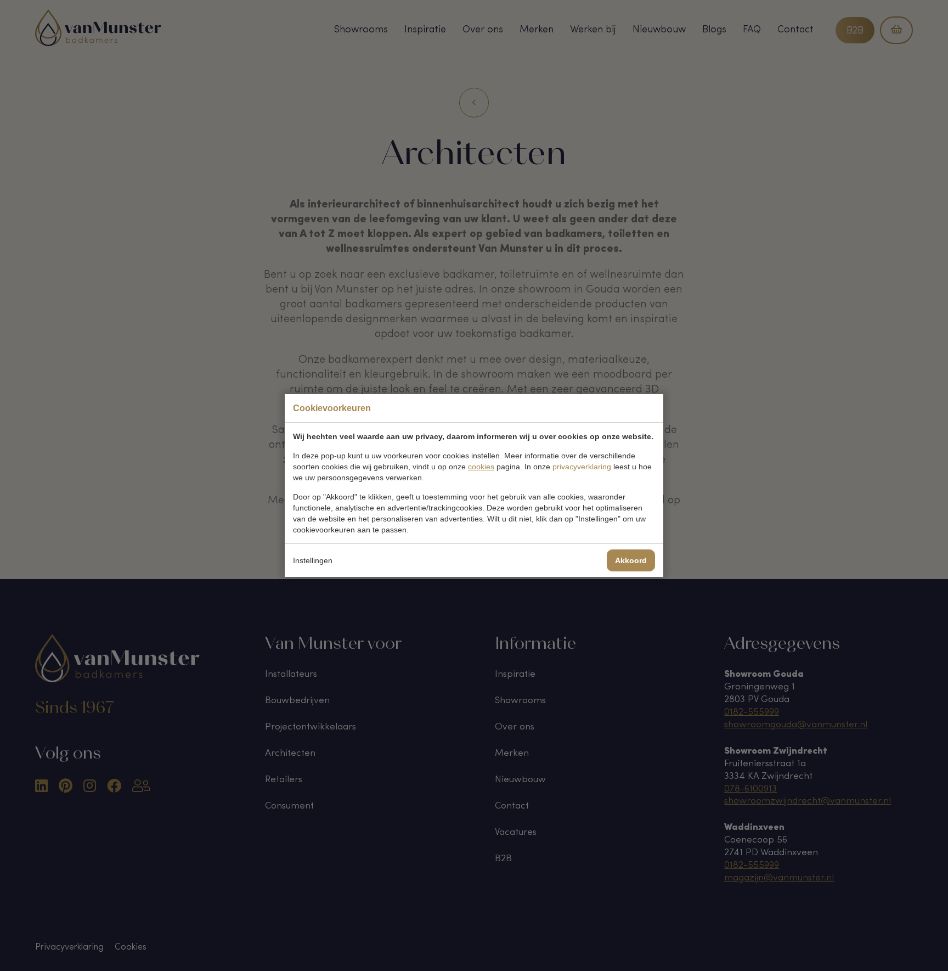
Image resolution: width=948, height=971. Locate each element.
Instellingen (312, 560)
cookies (481, 466)
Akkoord (631, 560)
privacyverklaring (581, 466)
